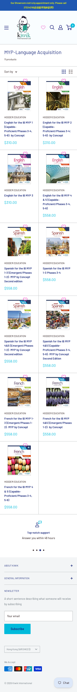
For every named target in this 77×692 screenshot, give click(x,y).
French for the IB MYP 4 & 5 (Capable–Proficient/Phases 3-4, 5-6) (18, 493)
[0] (69, 27)
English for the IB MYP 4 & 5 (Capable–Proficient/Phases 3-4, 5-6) (57, 202)
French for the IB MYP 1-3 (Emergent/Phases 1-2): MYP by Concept (19, 423)
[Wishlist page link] (43, 27)
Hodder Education (15, 117)
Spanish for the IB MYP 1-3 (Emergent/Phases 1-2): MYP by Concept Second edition (18, 275)
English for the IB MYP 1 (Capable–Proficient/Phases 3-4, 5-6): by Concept (18, 129)
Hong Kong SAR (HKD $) (18, 649)
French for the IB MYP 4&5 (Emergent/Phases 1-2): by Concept (57, 423)
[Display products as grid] (64, 72)
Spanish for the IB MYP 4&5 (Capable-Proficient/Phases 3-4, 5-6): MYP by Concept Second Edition (57, 350)
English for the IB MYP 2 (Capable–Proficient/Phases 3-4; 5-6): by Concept (57, 129)
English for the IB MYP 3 (18, 195)
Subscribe (17, 629)
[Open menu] (6, 27)
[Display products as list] (71, 72)
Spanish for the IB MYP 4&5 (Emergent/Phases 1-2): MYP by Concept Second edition (18, 348)
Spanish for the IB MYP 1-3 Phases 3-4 (56, 270)
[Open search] (52, 27)
